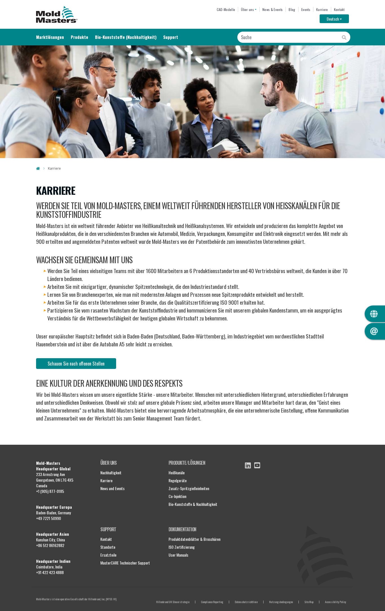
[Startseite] (57, 14)
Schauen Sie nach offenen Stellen (76, 363)
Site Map (308, 602)
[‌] (248, 465)
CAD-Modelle (226, 9)
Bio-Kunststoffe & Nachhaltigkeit (193, 504)
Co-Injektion (177, 496)
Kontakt (339, 9)
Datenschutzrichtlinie (246, 602)
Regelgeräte (178, 480)
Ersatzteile (108, 555)
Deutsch (338, 19)
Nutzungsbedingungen (281, 602)
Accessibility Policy (335, 602)
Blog (292, 9)
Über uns (247, 9)
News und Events (112, 488)
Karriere (322, 9)
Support (170, 37)
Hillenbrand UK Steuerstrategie (172, 602)
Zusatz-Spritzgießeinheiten (189, 488)
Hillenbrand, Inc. (96, 599)
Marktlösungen (50, 37)
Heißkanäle (177, 472)
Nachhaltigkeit (110, 472)
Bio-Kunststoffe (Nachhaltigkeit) (125, 37)
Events (305, 9)
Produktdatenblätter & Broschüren (194, 539)
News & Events (272, 9)
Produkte (79, 37)
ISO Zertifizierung (182, 547)
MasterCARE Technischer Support (125, 563)
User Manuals (178, 555)
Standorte (107, 547)
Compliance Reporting (212, 602)
